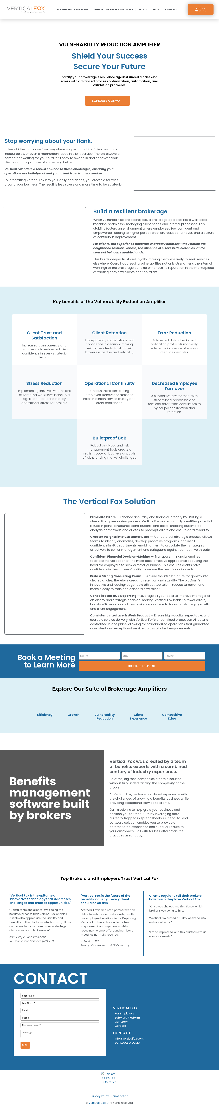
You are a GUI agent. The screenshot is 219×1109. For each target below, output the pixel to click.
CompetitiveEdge (172, 717)
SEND (25, 1045)
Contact (171, 9)
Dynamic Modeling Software (113, 9)
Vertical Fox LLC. (99, 1103)
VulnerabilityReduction (104, 717)
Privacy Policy (100, 1096)
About (142, 9)
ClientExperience (138, 717)
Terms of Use (119, 1096)
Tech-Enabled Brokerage (71, 9)
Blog (156, 9)
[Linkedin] (116, 1050)
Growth (73, 715)
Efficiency (45, 715)
